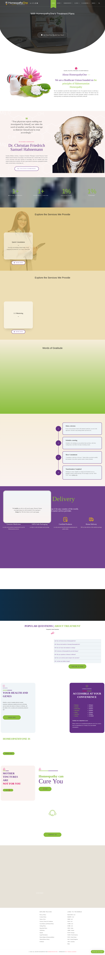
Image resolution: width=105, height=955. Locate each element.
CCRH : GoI (70, 923)
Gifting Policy (43, 925)
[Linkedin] (20, 899)
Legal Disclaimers (44, 934)
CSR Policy (42, 930)
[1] (51, 404)
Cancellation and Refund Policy (47, 923)
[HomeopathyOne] (16, 3)
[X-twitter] (30, 899)
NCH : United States (72, 937)
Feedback (42, 941)
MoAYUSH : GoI (71, 914)
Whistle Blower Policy (45, 939)
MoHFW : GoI (71, 917)
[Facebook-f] (24, 899)
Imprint (41, 932)
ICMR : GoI (70, 925)
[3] (53, 404)
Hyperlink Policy (43, 928)
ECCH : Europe (71, 932)
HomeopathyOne (53, 951)
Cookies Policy (43, 917)
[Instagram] (27, 899)
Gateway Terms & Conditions (46, 921)
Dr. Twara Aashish (70, 951)
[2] (52, 404)
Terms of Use (43, 919)
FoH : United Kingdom (73, 939)
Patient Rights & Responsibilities (47, 937)
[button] (18, 262)
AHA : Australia (71, 941)
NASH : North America (73, 934)
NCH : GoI (70, 921)
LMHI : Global (71, 930)
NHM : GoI (70, 919)
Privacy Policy (43, 914)
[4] (54, 404)
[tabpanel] (18, 386)
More (69, 943)
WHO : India (70, 928)
